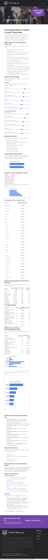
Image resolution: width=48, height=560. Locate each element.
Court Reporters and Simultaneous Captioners (16, 479)
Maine (6, 227)
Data (8, 553)
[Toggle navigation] (43, 3)
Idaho (6, 219)
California (7, 211)
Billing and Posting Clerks (12, 483)
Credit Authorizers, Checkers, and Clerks (15, 491)
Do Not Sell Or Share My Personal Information (11, 555)
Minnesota (7, 208)
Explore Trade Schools (33, 520)
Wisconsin (7, 238)
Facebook (39, 533)
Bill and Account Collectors (12, 482)
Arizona (6, 274)
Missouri (6, 266)
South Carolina (8, 261)
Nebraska (7, 222)
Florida (6, 255)
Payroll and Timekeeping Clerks (13, 488)
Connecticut (7, 205)
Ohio (6, 216)
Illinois (6, 225)
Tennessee (7, 272)
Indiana (6, 244)
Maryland (7, 249)
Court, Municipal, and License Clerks (14, 489)
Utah (6, 241)
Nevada (6, 247)
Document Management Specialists (14, 477)
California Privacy (19, 553)
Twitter (38, 538)
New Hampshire (8, 277)
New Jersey (7, 263)
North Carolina (8, 258)
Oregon (6, 213)
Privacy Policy (12, 553)
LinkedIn (38, 536)
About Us (4, 553)
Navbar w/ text (11, 3)
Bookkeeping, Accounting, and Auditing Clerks (16, 485)
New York (7, 230)
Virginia (6, 233)
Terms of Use (24, 555)
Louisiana (7, 269)
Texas (6, 252)
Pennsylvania (7, 236)
